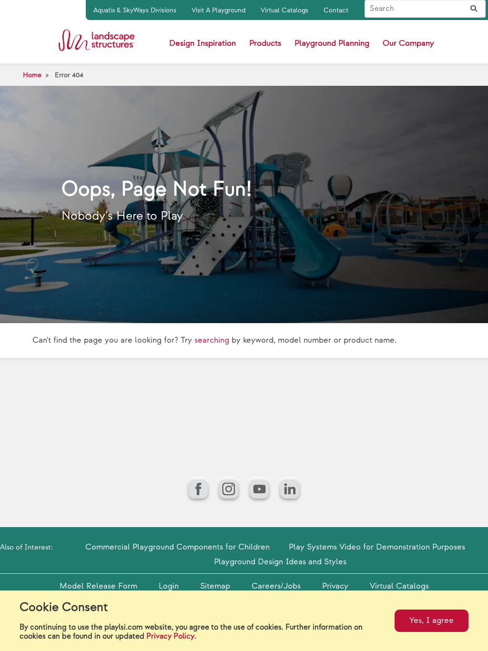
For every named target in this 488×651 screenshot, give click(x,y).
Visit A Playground (218, 10)
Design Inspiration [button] (202, 43)
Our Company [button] (408, 43)
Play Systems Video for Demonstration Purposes (377, 547)
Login (169, 586)
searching (211, 340)
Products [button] (265, 43)
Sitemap (215, 586)
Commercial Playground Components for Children (177, 547)
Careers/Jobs (276, 586)
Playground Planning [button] (332, 43)
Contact (336, 10)
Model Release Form (98, 586)
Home (32, 75)
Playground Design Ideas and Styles (280, 562)
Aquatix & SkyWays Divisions (134, 10)
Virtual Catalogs (284, 10)
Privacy (335, 586)
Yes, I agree (431, 620)
